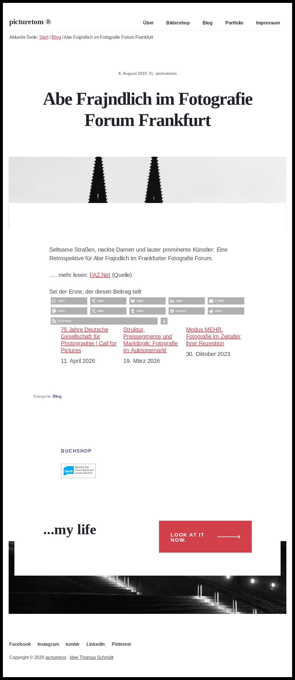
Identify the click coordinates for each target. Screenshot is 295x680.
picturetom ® (30, 22)
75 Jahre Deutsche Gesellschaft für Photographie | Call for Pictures (88, 339)
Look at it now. (188, 537)
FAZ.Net (100, 275)
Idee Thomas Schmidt (91, 657)
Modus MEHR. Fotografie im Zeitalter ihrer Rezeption (213, 336)
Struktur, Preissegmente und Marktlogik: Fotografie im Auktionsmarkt (150, 339)
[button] (69, 300)
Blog (57, 396)
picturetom (56, 657)
